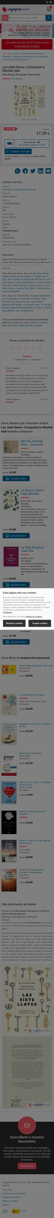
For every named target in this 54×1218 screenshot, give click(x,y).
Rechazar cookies (14, 623)
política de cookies (34, 617)
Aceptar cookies (39, 623)
